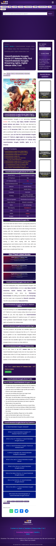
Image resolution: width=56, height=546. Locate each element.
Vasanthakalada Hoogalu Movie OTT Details (16, 154)
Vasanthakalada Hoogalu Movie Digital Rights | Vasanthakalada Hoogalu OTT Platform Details (16, 152)
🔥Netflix (35, 6)
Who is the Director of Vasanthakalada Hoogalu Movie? (19, 481)
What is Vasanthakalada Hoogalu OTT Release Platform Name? (19, 433)
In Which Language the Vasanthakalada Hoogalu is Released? (20, 453)
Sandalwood (7, 75)
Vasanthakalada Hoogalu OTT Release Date (17, 164)
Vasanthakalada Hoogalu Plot (12, 156)
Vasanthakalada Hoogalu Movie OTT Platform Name (18, 161)
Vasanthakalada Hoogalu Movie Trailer (17, 166)
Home (6, 46)
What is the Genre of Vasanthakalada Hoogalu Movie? (19, 467)
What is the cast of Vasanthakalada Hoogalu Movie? (19, 460)
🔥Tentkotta (3, 6)
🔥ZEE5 (9, 6)
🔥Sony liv (20, 6)
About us (21, 528)
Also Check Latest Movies (15, 159)
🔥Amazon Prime (42, 6)
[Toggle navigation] (53, 2)
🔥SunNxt (15, 6)
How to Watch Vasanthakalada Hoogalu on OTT (17, 167)
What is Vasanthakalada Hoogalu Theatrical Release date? (19, 446)
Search (50, 13)
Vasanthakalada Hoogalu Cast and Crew (15, 158)
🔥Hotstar (3, 9)
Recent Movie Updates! (45, 75)
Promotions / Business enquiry (24, 532)
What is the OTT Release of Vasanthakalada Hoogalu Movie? (19, 439)
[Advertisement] (28, 27)
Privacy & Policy (36, 528)
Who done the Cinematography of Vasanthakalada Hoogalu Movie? (19, 494)
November (27, 73)
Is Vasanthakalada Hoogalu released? (17, 427)
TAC (43, 528)
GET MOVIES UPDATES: (42, 45)
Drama (13, 73)
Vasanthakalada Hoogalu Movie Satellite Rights (17, 163)
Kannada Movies (20, 73)
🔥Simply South (28, 6)
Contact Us (14, 528)
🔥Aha (49, 6)
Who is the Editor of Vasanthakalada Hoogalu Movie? (19, 488)
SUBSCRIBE (45, 54)
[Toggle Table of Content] (32, 149)
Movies (12, 46)
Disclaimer (28, 528)
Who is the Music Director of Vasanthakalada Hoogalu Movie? (19, 474)
